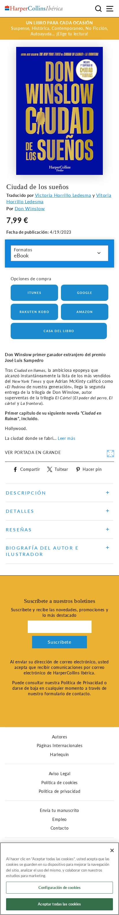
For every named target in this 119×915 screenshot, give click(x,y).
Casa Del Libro (59, 331)
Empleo (59, 819)
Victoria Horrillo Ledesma (63, 195)
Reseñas (19, 529)
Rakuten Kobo (34, 312)
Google (84, 292)
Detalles (20, 511)
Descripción (26, 492)
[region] (59, 878)
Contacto (59, 828)
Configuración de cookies (59, 887)
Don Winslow (30, 208)
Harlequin (59, 754)
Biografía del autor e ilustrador (42, 551)
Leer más (66, 438)
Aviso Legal (59, 773)
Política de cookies (59, 782)
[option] (59, 28)
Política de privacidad (60, 791)
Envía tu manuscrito (59, 810)
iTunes (34, 292)
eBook (21, 255)
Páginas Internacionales (60, 745)
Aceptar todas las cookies (59, 904)
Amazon (85, 312)
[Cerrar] (112, 850)
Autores (59, 737)
